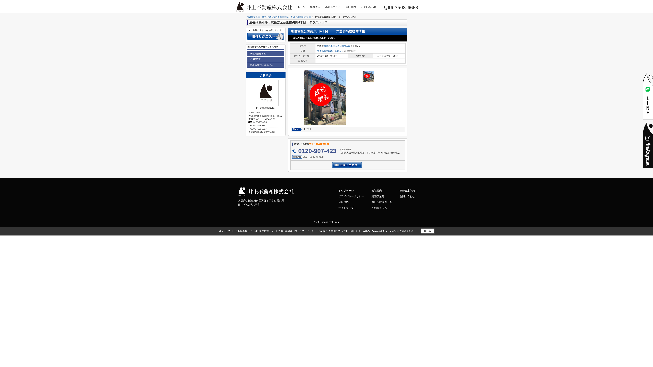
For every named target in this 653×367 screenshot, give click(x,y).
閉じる (427, 231)
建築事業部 (378, 196)
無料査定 (315, 7)
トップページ (346, 190)
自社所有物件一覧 (382, 202)
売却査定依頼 (407, 190)
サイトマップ (346, 208)
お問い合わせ (368, 7)
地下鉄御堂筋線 (325, 50)
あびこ (338, 50)
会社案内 (351, 7)
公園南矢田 (344, 46)
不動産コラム (333, 7)
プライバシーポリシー (351, 196)
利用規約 (343, 202)
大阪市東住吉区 (331, 46)
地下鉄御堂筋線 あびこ (261, 65)
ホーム (301, 7)
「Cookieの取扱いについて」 (383, 231)
